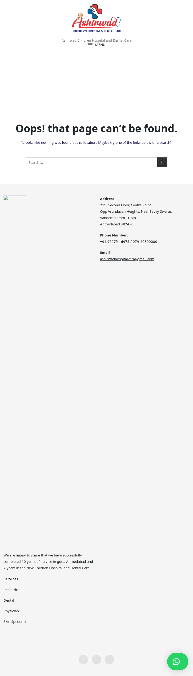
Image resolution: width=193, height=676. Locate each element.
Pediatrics (11, 589)
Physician (11, 610)
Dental (9, 600)
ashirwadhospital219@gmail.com (127, 258)
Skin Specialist (15, 621)
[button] (96, 45)
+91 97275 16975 (114, 241)
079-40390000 (144, 241)
